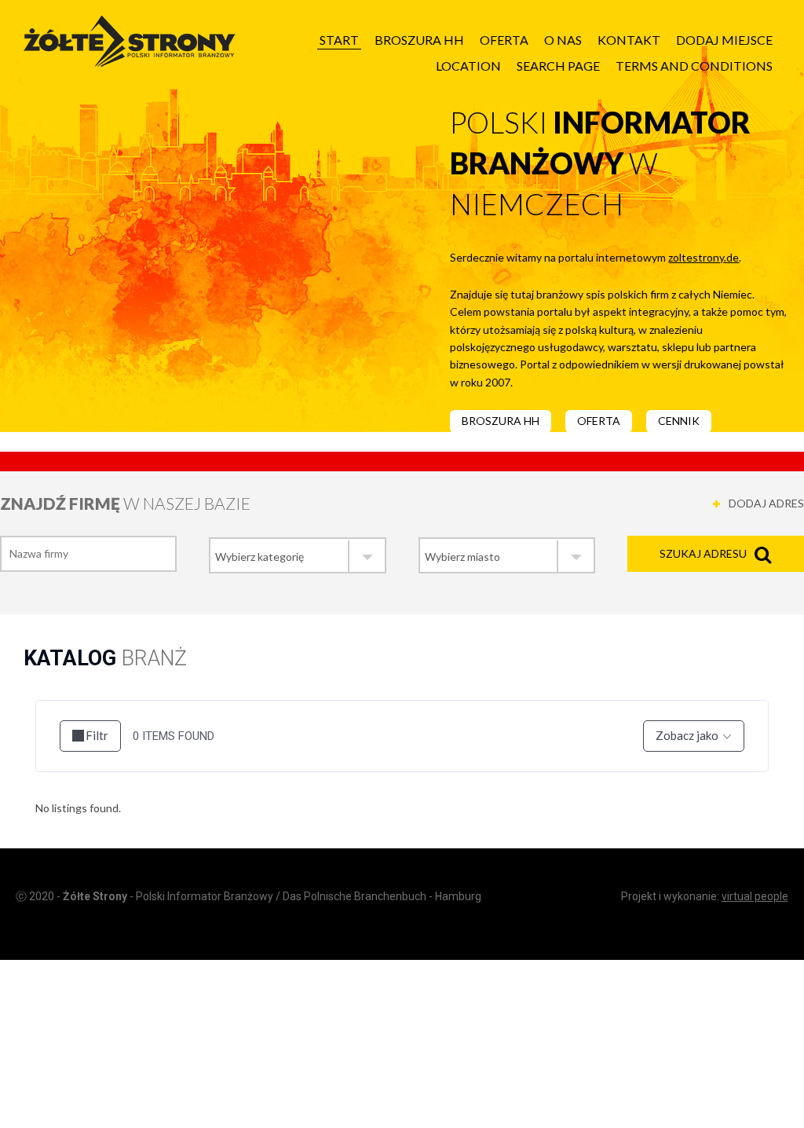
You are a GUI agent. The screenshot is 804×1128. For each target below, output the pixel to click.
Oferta (504, 39)
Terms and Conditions (694, 65)
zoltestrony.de (703, 257)
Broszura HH (419, 39)
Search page (558, 65)
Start (339, 39)
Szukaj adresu (703, 553)
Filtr (97, 735)
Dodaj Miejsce (724, 39)
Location (468, 65)
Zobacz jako (687, 735)
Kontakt (629, 39)
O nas (563, 39)
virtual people (755, 896)
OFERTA (598, 420)
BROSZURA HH (500, 420)
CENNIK (679, 420)
